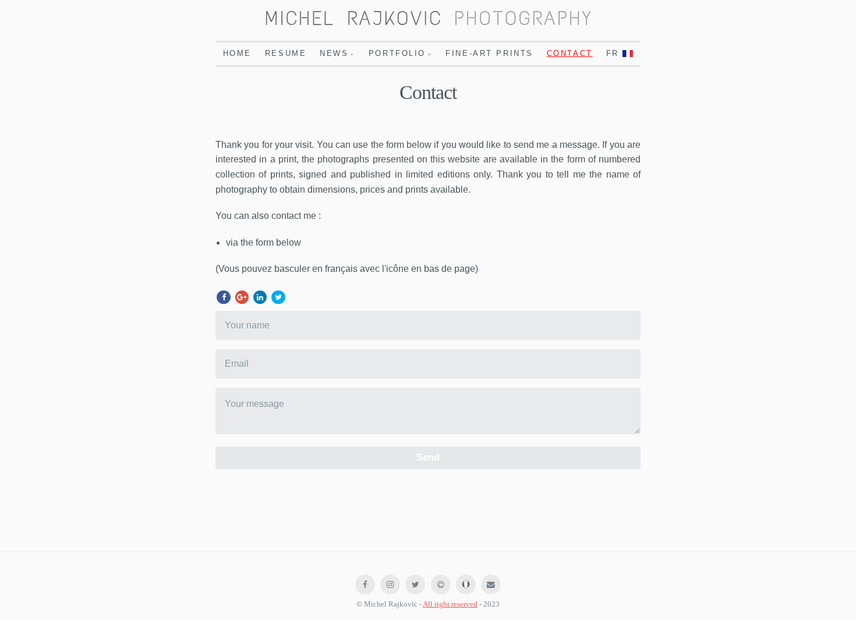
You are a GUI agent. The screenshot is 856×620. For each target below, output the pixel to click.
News (334, 53)
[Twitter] (278, 297)
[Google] (242, 297)
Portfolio (397, 53)
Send (428, 457)
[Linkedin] (260, 297)
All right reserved (450, 604)
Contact (570, 53)
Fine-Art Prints (489, 53)
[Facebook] (223, 297)
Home (237, 53)
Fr (614, 53)
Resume (285, 53)
